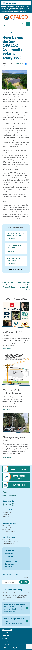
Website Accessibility (7, 630)
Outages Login (6, 644)
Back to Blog (9, 33)
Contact (6, 492)
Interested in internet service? (14, 607)
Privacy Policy (5, 635)
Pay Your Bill (19, 485)
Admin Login (5, 641)
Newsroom (8, 566)
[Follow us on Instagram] (13, 505)
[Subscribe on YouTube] (10, 505)
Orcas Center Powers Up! (13, 259)
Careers (7, 558)
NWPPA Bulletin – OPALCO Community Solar (8, 284)
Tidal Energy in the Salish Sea (16, 247)
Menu (23, 24)
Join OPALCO (9, 551)
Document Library (11, 561)
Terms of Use (5, 632)
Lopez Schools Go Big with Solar (16, 234)
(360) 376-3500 (9, 495)
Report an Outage (19, 469)
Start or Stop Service (19, 477)
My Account (9, 553)
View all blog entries (16, 269)
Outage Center (10, 564)
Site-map (4, 638)
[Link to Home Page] (16, 18)
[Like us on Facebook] (3, 505)
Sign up (24, 582)
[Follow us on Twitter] (7, 505)
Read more (11, 239)
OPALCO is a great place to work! (14, 621)
